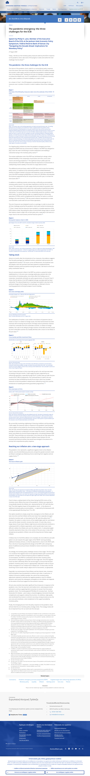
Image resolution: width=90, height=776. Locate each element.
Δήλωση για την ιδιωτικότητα (62, 730)
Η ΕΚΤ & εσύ (71, 5)
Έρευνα (54, 9)
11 (44, 383)
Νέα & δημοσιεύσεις (62, 9)
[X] (65, 748)
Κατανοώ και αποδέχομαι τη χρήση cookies (25, 772)
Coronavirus (12, 679)
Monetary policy (24, 682)
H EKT (20, 728)
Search (78, 3)
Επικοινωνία (22, 738)
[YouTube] (75, 748)
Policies (68, 682)
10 (17, 331)
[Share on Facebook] (71, 20)
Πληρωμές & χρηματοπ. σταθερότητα (29, 9)
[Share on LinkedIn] (75, 20)
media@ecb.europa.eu (57, 714)
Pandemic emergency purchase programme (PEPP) (33, 679)
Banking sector (51, 682)
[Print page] (60, 20)
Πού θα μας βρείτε (24, 740)
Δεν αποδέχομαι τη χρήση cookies (64, 772)
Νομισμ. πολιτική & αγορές (12, 9)
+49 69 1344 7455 (56, 712)
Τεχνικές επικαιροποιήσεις (44, 733)
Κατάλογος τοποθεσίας (11, 743)
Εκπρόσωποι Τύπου (16, 714)
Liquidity (34, 682)
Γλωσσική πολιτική (59, 738)
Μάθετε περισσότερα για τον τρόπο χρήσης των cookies (64, 768)
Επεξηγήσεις (22, 732)
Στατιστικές (41, 9)
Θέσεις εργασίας (79, 5)
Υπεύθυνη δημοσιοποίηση (43, 735)
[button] (80, 3)
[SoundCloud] (79, 748)
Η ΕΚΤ (65, 5)
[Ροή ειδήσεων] (82, 748)
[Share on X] (66, 20)
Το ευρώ (48, 9)
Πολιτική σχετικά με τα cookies (62, 732)
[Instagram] (72, 748)
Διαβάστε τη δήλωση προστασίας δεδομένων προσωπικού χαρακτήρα (30, 768)
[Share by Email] (79, 20)
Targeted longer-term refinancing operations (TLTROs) (65, 679)
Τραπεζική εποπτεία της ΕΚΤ (75, 9)
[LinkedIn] (69, 748)
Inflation (41, 682)
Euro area (60, 682)
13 (50, 517)
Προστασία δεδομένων (60, 728)
